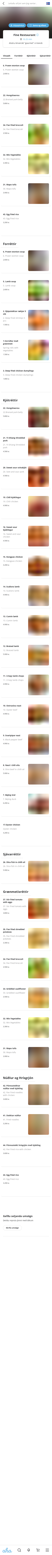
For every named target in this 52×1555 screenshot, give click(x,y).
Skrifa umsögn (12, 1228)
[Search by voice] (28, 1550)
